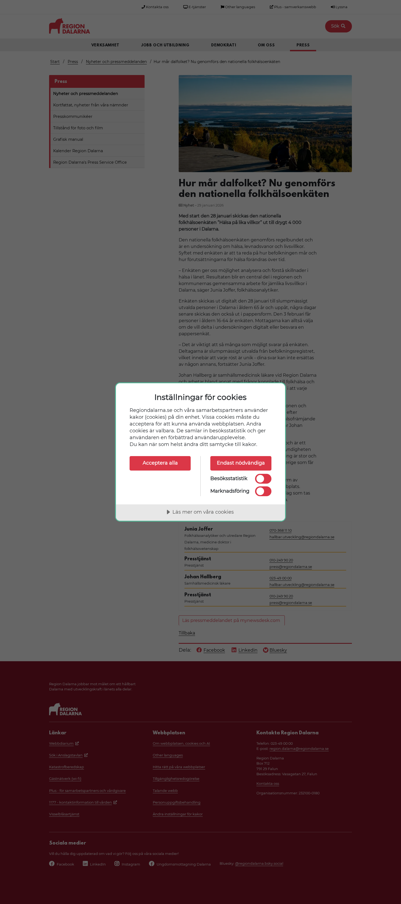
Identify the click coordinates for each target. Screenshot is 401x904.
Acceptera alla (160, 463)
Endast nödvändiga (241, 463)
